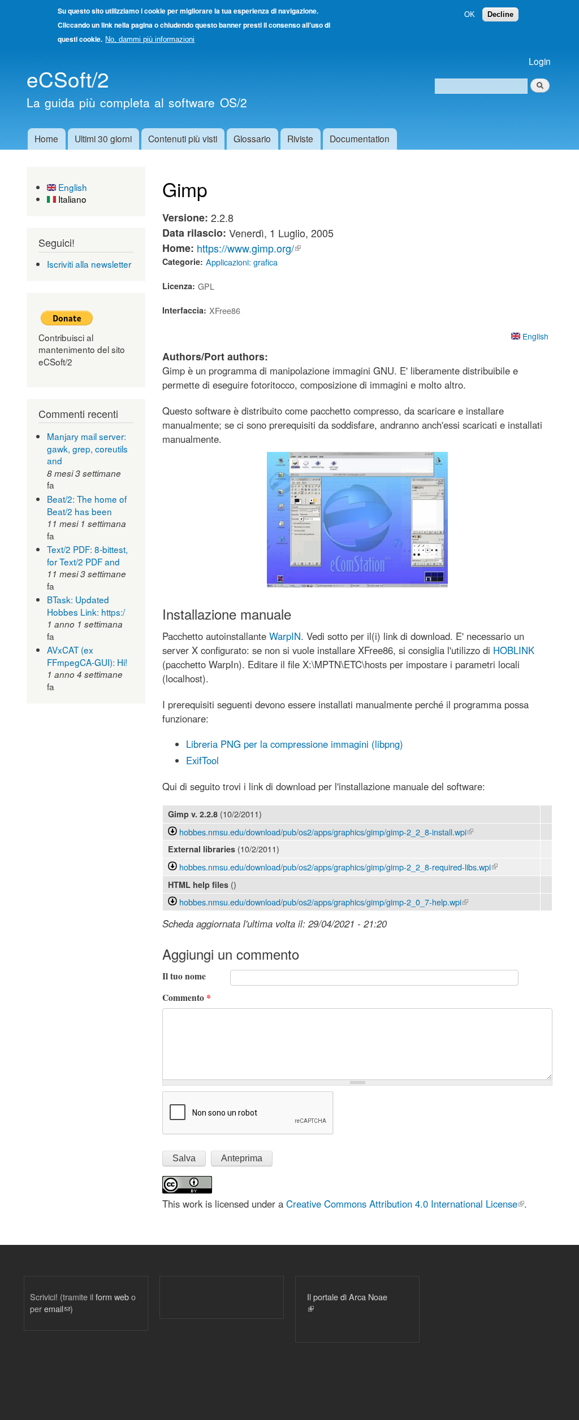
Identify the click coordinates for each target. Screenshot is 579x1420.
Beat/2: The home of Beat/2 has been (87, 505)
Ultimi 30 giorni (103, 138)
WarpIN (283, 636)
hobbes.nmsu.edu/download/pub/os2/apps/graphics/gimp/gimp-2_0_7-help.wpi (323, 902)
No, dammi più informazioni (150, 39)
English (71, 187)
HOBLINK (513, 650)
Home (46, 138)
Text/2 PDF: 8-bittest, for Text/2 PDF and (87, 555)
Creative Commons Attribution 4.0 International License (405, 1203)
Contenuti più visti (182, 138)
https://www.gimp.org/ (249, 248)
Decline (500, 14)
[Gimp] (357, 583)
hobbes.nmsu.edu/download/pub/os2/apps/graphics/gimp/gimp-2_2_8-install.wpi (326, 832)
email (57, 1308)
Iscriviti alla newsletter (89, 264)
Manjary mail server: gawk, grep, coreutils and (87, 448)
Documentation (360, 138)
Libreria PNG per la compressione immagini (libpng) (294, 744)
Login (540, 61)
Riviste (300, 138)
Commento (186, 997)
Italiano (71, 199)
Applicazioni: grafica (242, 262)
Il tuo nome (184, 976)
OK (469, 14)
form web (112, 1297)
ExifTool (202, 760)
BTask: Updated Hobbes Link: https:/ (86, 605)
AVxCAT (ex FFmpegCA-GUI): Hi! (87, 655)
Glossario (252, 138)
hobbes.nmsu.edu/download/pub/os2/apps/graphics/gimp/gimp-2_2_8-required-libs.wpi (338, 867)
